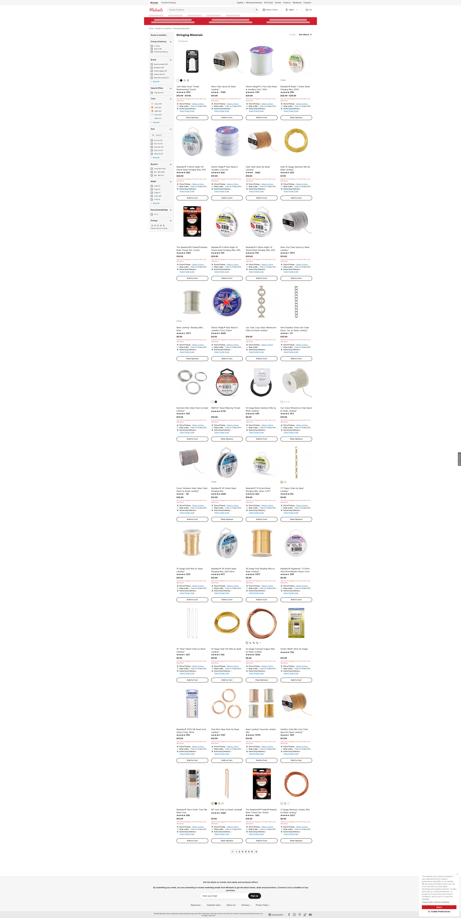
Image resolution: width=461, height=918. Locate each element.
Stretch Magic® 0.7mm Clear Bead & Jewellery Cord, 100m (261, 88)
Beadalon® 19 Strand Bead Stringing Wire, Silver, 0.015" (258, 489)
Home (151, 28)
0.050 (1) (157, 186)
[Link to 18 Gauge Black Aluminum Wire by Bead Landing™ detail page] (262, 383)
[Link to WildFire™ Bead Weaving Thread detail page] (227, 383)
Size (153, 129)
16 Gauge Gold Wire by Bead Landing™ (189, 570)
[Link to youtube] (310, 915)
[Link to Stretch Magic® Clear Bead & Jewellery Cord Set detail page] (227, 142)
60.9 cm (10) (158, 150)
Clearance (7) (159, 93)
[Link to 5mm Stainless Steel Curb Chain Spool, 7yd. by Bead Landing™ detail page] (296, 303)
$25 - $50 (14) (159, 175)
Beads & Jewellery (164, 28)
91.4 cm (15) (158, 140)
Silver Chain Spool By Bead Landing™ (223, 88)
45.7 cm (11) (158, 144)
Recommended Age (159, 210)
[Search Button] (256, 9)
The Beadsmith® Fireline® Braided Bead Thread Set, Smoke (261, 811)
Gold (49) (158, 107)
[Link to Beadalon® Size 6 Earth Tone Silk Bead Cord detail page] (192, 785)
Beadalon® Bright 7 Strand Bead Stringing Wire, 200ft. (295, 88)
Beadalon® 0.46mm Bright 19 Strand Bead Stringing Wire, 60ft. (226, 248)
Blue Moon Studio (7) (161, 78)
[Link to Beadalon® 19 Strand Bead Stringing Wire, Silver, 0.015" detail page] (262, 464)
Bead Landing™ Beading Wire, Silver (189, 329)
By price (154, 164)
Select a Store (198, 104)
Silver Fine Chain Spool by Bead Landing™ (294, 248)
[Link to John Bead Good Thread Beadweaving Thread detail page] (192, 62)
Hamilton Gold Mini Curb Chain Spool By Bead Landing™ (294, 730)
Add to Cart (227, 117)
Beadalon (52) (159, 68)
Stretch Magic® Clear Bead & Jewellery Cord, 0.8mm (224, 329)
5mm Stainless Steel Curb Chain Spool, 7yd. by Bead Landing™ (294, 329)
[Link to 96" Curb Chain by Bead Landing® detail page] (227, 785)
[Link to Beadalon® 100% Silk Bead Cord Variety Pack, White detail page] (192, 705)
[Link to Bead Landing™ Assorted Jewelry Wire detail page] (262, 705)
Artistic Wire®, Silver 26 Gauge (294, 649)
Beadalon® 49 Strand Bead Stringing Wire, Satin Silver (223, 570)
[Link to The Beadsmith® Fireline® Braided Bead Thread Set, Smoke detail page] (262, 785)
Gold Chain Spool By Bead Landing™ (258, 168)
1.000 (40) (157, 196)
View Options (192, 117)
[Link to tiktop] (305, 915)
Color (153, 99)
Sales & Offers (157, 88)
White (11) (158, 118)
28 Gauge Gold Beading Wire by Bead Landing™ (260, 570)
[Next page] (256, 852)
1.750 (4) (157, 199)
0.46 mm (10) (158, 147)
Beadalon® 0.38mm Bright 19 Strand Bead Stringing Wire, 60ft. (261, 248)
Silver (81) (158, 104)
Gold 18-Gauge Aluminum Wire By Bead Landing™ (295, 168)
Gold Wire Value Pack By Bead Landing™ (225, 730)
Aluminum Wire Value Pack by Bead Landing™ (192, 409)
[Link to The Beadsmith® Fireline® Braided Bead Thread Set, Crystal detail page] (192, 223)
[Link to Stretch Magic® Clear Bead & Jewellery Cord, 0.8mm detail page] (227, 303)
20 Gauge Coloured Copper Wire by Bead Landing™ (260, 650)
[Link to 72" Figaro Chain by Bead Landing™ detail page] (296, 464)
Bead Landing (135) (161, 64)
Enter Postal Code (187, 111)
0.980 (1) (157, 193)
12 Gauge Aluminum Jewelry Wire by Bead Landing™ (295, 811)
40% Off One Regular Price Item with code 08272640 (191, 100)
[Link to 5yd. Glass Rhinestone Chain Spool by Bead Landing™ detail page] (296, 383)
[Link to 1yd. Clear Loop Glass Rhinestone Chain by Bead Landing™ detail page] (262, 303)
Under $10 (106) (159, 169)
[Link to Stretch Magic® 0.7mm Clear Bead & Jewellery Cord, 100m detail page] (262, 62)
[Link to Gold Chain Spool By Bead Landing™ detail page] (262, 142)
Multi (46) (158, 111)
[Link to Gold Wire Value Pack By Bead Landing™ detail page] (227, 705)
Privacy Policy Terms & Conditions (435, 902)
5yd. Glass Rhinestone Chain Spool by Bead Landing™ (296, 409)
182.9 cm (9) (158, 154)
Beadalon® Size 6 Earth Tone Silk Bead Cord (191, 811)
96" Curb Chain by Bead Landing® (226, 809)
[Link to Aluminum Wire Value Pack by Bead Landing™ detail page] (192, 383)
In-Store (157, 46)
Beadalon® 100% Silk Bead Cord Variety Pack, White (191, 730)
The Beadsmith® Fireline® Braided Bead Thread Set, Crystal (191, 248)
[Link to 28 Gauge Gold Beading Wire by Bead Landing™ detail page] (262, 544)
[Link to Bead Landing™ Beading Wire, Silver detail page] (192, 303)
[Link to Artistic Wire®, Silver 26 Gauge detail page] (296, 624)
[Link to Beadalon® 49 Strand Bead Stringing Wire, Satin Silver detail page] (227, 544)
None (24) (158, 115)
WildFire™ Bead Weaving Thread (225, 408)
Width (153, 181)
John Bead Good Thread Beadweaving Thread (187, 88)
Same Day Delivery (161, 52)
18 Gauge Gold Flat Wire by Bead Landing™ (226, 650)
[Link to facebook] (289, 915)
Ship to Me (158, 49)
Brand (153, 60)
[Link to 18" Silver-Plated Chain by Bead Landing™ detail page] (192, 624)
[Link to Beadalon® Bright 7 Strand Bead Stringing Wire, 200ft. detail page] (296, 62)
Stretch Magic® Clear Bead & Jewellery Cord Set (224, 168)
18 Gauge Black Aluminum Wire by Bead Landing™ (261, 409)
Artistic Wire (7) (159, 74)
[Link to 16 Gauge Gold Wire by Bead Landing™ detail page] (192, 544)
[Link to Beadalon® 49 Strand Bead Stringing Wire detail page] (227, 464)
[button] (439, 911)
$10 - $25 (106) (159, 172)
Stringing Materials (181, 28)
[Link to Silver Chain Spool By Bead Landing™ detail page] (227, 62)
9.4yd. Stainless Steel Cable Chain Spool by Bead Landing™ (191, 489)
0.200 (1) (157, 189)
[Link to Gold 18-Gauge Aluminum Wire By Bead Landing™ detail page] (296, 142)
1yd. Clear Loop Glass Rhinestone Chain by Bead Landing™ (261, 329)
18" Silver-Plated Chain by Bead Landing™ (190, 650)
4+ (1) (156, 214)
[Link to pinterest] (300, 915)
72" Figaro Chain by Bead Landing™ (292, 489)
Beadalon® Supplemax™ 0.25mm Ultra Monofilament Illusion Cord (295, 570)
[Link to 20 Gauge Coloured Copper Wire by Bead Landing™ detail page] (262, 624)
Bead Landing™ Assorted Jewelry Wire (261, 730)
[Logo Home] (156, 9)
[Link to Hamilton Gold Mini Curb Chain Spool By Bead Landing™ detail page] (296, 705)
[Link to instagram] (294, 915)
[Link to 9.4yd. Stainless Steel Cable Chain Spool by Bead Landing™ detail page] (192, 464)
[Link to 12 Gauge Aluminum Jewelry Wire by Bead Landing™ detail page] (296, 785)
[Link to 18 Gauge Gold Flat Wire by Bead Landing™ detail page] (227, 624)
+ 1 (260, 643)
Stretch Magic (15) (160, 71)
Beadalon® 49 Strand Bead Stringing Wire (223, 489)
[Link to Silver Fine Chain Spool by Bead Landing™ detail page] (296, 223)
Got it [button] (439, 907)
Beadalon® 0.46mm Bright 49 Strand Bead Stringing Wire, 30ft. (191, 168)
